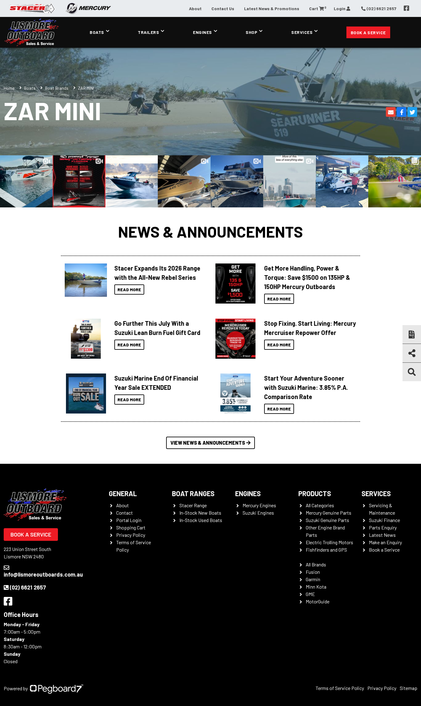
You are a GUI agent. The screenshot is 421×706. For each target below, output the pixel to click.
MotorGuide (317, 601)
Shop (251, 32)
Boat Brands (56, 88)
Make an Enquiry (385, 542)
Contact (124, 513)
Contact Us (222, 8)
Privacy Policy (130, 535)
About (195, 8)
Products (314, 493)
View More (84, 280)
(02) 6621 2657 (28, 587)
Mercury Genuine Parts (328, 513)
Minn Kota (316, 587)
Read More (129, 289)
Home (9, 88)
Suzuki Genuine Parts (327, 520)
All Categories (320, 505)
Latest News (382, 535)
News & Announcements (210, 231)
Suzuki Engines (258, 513)
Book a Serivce (384, 550)
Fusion (313, 572)
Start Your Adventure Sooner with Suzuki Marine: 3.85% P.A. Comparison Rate (306, 387)
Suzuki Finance (384, 520)
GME (310, 594)
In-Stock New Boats (200, 513)
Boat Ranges (193, 493)
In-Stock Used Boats (200, 520)
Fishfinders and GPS (326, 550)
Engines (202, 32)
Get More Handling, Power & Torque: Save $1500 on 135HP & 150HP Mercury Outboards (307, 277)
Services (302, 32)
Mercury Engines (259, 505)
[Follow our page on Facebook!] (406, 8)
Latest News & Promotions (271, 8)
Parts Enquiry (383, 527)
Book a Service (368, 32)
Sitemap (408, 688)
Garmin (313, 579)
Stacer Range (193, 505)
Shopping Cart (130, 527)
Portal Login (128, 520)
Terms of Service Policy (340, 688)
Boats (97, 32)
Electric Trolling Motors (329, 542)
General (123, 493)
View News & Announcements (207, 443)
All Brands (316, 564)
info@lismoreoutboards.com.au (43, 574)
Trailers (148, 32)
